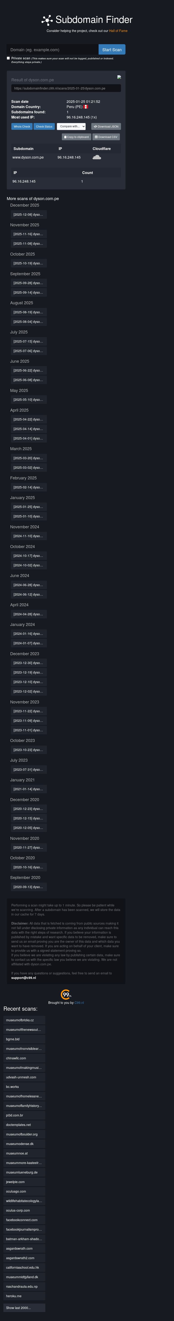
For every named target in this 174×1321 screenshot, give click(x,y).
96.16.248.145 (69, 157)
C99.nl (79, 1002)
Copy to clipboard (77, 137)
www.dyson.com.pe (28, 157)
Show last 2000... (18, 1307)
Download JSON (107, 126)
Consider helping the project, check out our (87, 30)
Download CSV (107, 137)
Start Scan (112, 49)
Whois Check (22, 126)
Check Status (44, 126)
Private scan (62, 60)
